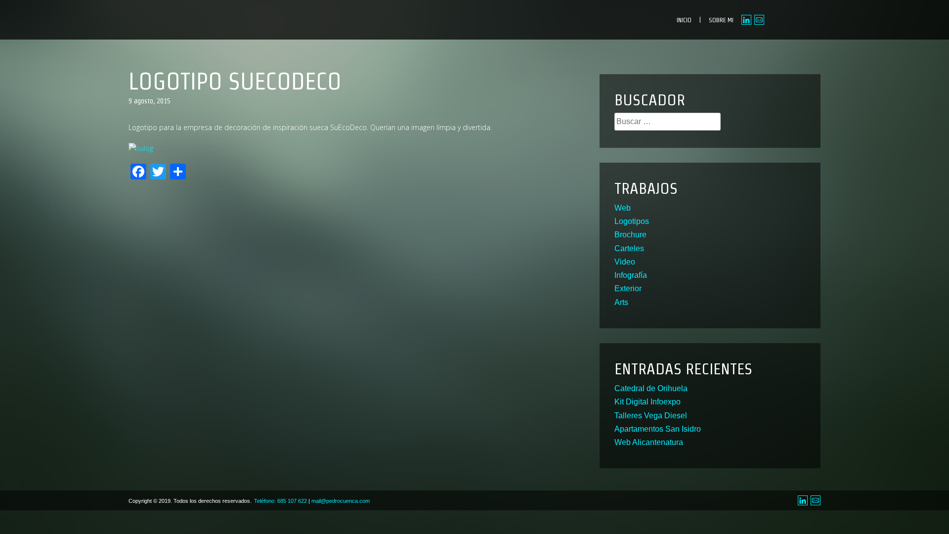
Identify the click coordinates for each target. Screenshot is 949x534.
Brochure (630, 234)
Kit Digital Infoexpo (647, 402)
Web (622, 208)
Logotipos (631, 221)
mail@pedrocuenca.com (340, 501)
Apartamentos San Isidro (657, 429)
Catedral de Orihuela (651, 388)
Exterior (628, 288)
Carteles (629, 248)
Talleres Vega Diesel (650, 415)
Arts (621, 302)
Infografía (630, 275)
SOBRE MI (721, 20)
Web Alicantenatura (648, 442)
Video (624, 262)
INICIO (684, 20)
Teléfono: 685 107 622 (280, 501)
